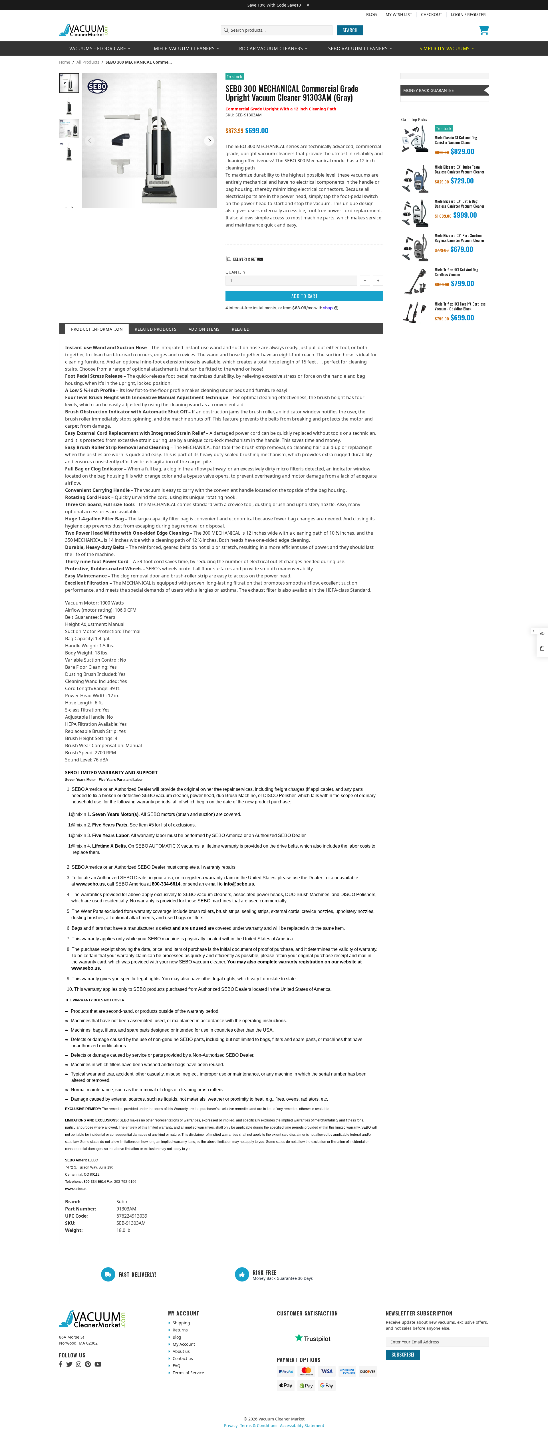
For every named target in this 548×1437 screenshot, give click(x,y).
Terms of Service (188, 1372)
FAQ (176, 1365)
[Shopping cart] (484, 30)
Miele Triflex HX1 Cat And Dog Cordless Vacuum (456, 272)
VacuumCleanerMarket (83, 30)
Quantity (235, 272)
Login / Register (468, 14)
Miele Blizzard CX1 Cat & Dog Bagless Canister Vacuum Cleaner (459, 204)
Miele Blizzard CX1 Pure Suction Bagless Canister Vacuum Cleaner (459, 238)
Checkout (431, 14)
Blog (371, 14)
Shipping (181, 1322)
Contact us (182, 1358)
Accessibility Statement (302, 1425)
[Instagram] (78, 1364)
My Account (183, 1344)
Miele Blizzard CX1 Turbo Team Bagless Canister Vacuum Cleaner (459, 169)
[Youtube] (98, 1364)
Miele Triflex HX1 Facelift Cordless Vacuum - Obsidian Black (460, 306)
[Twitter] (69, 1364)
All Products (87, 62)
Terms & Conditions (258, 1425)
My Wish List (399, 14)
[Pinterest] (88, 1364)
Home (64, 62)
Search (350, 30)
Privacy (230, 1425)
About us (181, 1351)
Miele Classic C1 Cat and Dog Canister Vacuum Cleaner (456, 140)
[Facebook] (61, 1364)
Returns (180, 1330)
